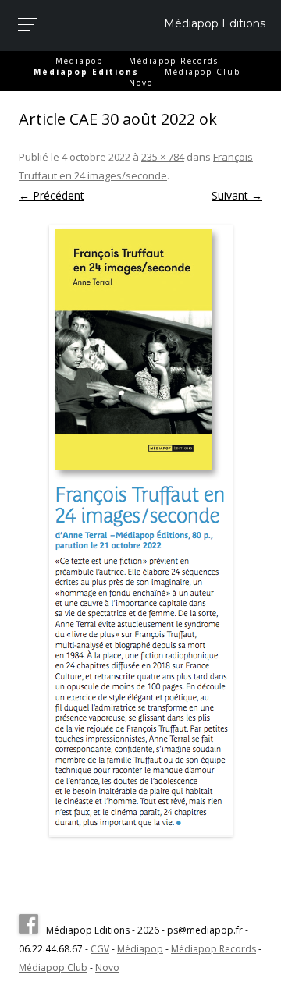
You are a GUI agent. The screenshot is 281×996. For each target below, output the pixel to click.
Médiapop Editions (214, 23)
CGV (100, 948)
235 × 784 (162, 157)
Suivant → (237, 195)
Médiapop (79, 61)
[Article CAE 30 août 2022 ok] (140, 531)
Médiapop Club (202, 72)
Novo (141, 83)
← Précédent (51, 195)
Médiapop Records (174, 61)
